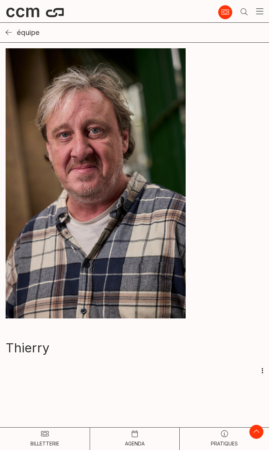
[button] (244, 12)
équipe (27, 32)
